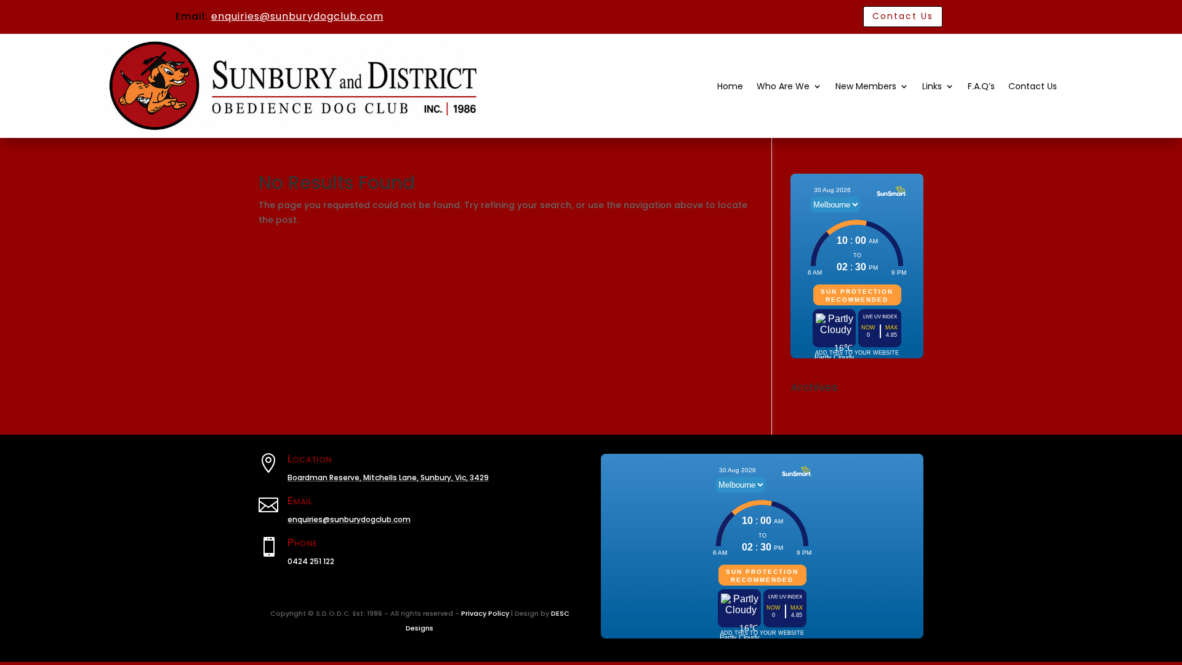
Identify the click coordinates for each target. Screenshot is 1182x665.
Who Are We (783, 87)
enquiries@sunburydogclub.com (297, 16)
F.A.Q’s (981, 87)
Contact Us (902, 16)
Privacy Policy (485, 613)
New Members (865, 87)
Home (730, 87)
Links (932, 87)
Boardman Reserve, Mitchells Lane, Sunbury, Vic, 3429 (388, 477)
